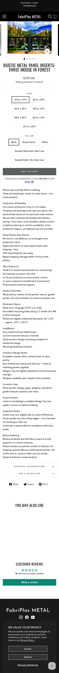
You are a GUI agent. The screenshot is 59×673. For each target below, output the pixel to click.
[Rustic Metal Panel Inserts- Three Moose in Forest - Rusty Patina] (9, 547)
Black (14, 142)
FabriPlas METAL (29, 16)
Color (29, 136)
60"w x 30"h (29, 126)
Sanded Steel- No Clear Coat (29, 160)
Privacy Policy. (27, 640)
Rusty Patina (29, 142)
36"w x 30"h (20, 108)
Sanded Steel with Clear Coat (29, 151)
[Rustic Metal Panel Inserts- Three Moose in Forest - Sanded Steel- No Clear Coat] (20, 547)
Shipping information (29, 466)
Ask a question (29, 473)
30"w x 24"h (20, 99)
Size (29, 93)
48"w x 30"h (20, 117)
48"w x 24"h (39, 108)
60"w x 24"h (39, 117)
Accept (27, 648)
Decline (28, 657)
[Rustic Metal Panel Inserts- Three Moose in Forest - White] (13, 547)
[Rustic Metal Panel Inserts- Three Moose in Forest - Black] (5, 547)
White (45, 142)
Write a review (29, 582)
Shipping (19, 82)
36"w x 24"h (39, 99)
